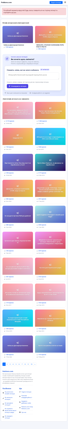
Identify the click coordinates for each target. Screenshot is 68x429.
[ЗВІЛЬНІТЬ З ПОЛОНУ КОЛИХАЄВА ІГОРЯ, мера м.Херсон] (50, 38)
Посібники (6, 388)
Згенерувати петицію (18, 86)
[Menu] (65, 2)
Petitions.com (6, 2)
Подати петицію (56, 2)
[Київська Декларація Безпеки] (17, 37)
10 (31, 364)
